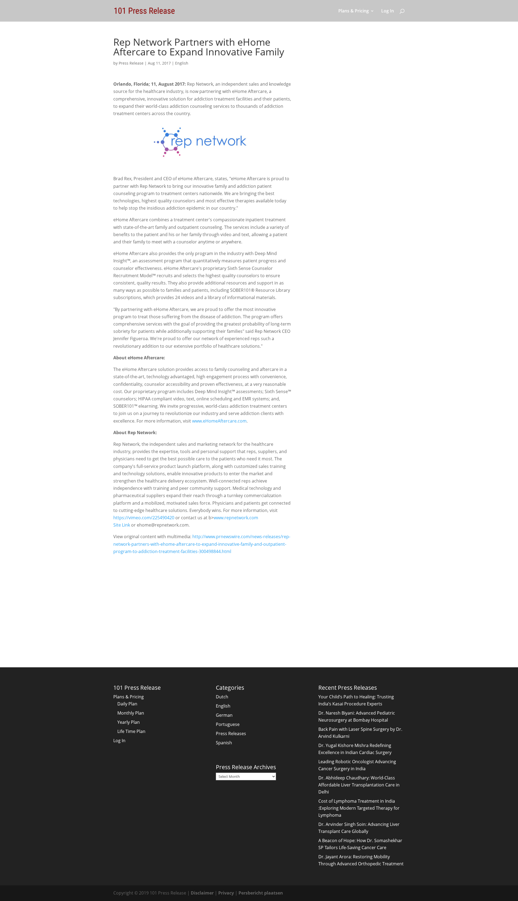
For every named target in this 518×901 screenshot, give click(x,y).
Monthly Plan (130, 713)
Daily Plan (127, 704)
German (224, 715)
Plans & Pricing (353, 11)
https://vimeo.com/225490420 (143, 518)
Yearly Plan (128, 722)
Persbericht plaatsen (260, 893)
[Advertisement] (202, 600)
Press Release (131, 63)
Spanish (224, 743)
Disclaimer (202, 893)
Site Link (121, 525)
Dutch (222, 697)
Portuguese (228, 724)
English (181, 63)
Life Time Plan (131, 731)
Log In (387, 11)
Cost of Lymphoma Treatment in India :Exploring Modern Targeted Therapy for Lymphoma (359, 808)
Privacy (226, 893)
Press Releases (231, 733)
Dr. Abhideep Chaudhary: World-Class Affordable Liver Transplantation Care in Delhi (359, 785)
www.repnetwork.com (236, 518)
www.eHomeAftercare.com (219, 421)
